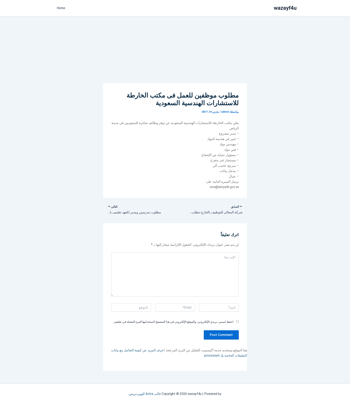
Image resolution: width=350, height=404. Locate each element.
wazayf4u (285, 8)
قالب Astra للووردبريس (145, 394)
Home (61, 8)
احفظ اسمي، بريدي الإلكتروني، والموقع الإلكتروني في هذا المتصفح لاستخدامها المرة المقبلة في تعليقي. (173, 321)
